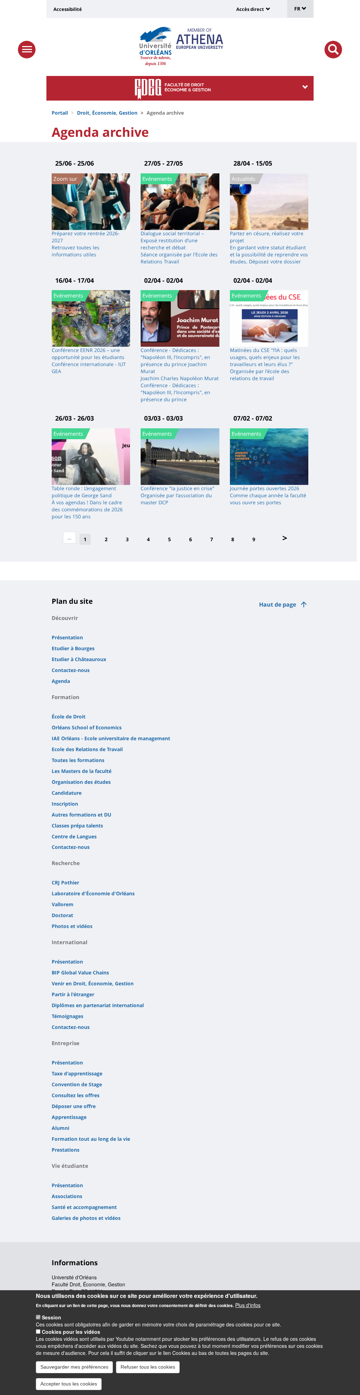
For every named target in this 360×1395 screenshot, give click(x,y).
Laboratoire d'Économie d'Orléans (93, 893)
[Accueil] (156, 41)
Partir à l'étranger (73, 994)
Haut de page (277, 604)
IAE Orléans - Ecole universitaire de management (111, 738)
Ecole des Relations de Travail (87, 749)
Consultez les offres (75, 1095)
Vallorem (62, 904)
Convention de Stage (77, 1084)
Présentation (67, 637)
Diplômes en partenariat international (98, 1005)
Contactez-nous (71, 670)
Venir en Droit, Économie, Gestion (93, 983)
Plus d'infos (248, 1304)
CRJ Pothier (65, 882)
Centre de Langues (74, 836)
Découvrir (65, 617)
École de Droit (68, 716)
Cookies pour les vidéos (71, 1331)
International (70, 942)
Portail (60, 112)
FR (298, 8)
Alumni (60, 1128)
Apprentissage (69, 1117)
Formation (65, 696)
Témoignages (67, 1016)
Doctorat (62, 915)
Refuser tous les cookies (148, 1367)
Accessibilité (67, 9)
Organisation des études (81, 782)
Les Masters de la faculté (81, 771)
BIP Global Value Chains (80, 972)
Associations (67, 1196)
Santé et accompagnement (84, 1207)
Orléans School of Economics (87, 727)
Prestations (65, 1149)
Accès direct (250, 9)
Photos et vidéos (72, 926)
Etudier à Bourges (73, 648)
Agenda (61, 681)
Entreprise (65, 1043)
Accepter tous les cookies (68, 1384)
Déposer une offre (74, 1106)
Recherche (66, 862)
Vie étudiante (70, 1165)
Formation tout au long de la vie (91, 1138)
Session (51, 1317)
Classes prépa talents (77, 825)
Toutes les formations (78, 760)
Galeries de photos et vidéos (86, 1218)
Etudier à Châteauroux (79, 659)
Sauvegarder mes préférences (74, 1367)
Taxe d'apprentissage (77, 1073)
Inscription (65, 803)
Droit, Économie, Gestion (107, 112)
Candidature (67, 792)
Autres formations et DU (81, 814)
